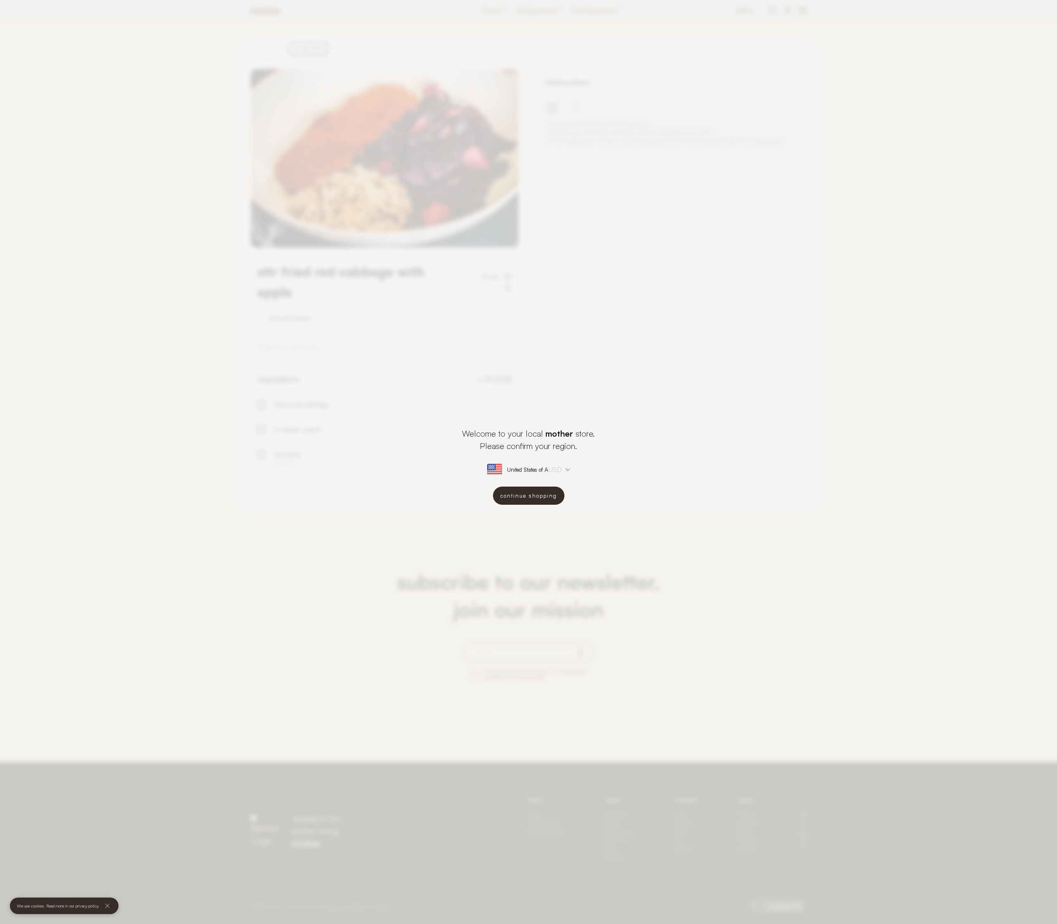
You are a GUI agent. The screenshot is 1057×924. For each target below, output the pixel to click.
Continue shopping (528, 495)
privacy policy (87, 905)
